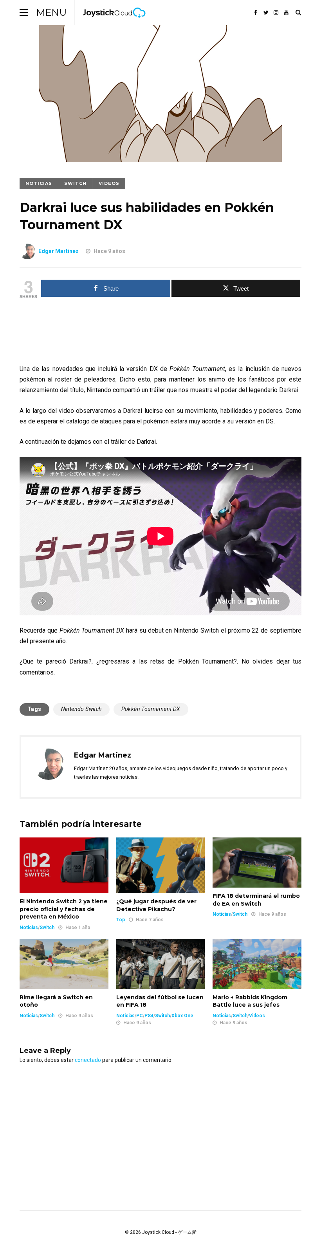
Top (120, 919)
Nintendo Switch (81, 709)
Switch (75, 183)
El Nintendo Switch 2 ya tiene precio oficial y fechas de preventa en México (64, 909)
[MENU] (24, 12)
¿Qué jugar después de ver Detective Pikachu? (156, 905)
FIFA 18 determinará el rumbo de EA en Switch (256, 899)
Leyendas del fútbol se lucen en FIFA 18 (160, 1001)
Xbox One (182, 1015)
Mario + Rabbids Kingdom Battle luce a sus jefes (250, 1001)
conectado (88, 1060)
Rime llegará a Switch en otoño (56, 1001)
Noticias (38, 183)
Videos (109, 183)
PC (139, 1015)
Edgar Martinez (58, 251)
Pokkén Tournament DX (150, 709)
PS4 (148, 1015)
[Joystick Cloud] (114, 23)
